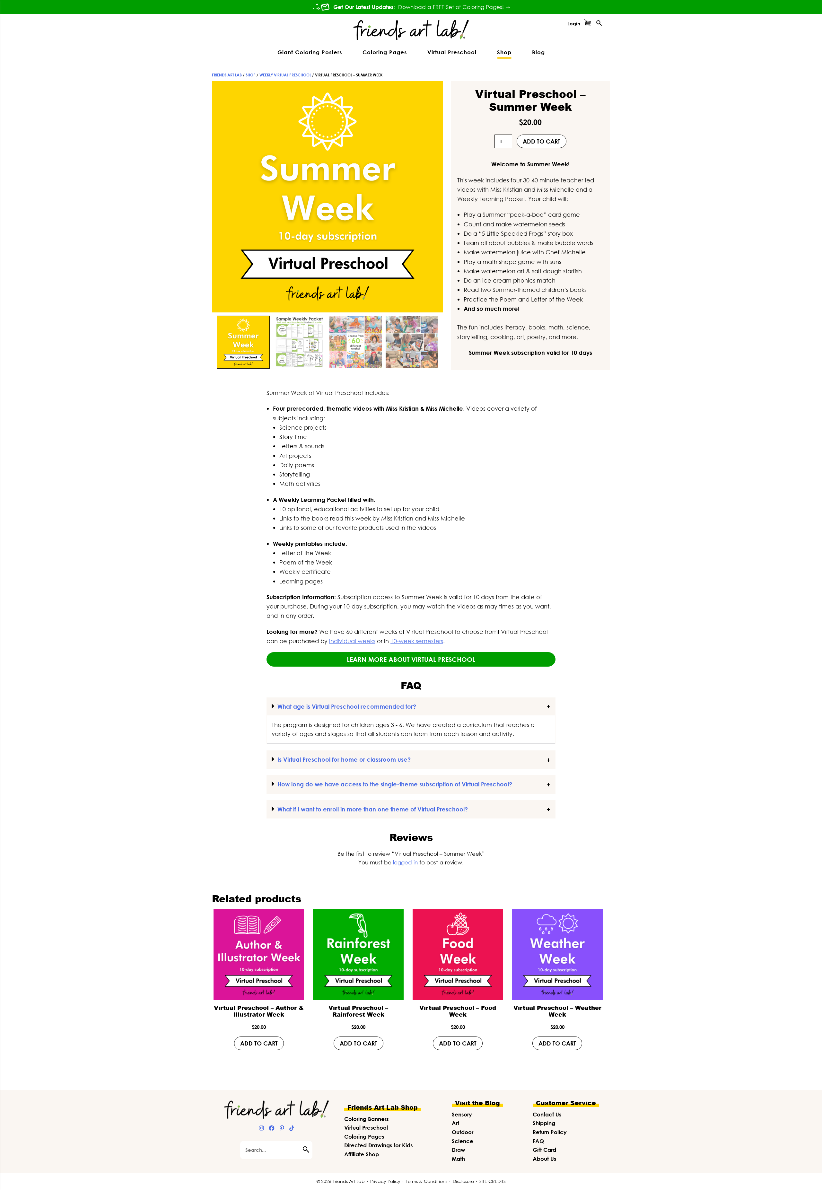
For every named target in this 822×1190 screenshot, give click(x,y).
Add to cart (541, 141)
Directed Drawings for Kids (378, 1145)
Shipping (544, 1123)
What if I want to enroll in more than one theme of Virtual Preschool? (372, 809)
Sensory (462, 1114)
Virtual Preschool (366, 1127)
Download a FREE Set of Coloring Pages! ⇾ (454, 7)
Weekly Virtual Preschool (285, 75)
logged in (405, 862)
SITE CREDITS (492, 1181)
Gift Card (544, 1149)
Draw (458, 1149)
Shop (251, 75)
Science (462, 1141)
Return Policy (550, 1132)
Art (455, 1123)
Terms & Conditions (426, 1181)
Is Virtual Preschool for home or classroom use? (344, 759)
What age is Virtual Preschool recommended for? (346, 706)
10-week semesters (416, 640)
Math (458, 1158)
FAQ (538, 1141)
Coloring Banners (366, 1119)
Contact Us (547, 1114)
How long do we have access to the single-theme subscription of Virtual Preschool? (394, 784)
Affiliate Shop (361, 1154)
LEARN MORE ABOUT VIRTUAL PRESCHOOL (411, 659)
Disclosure (463, 1181)
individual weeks (352, 640)
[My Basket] (587, 23)
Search (307, 1149)
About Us (544, 1158)
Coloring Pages (364, 1136)
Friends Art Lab (227, 75)
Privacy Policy (385, 1181)
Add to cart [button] (259, 1043)
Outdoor (462, 1132)
